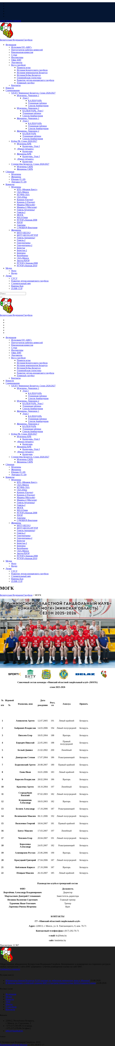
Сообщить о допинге (10, 969)
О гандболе (11, 1007)
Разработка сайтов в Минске (13, 1044)
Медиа (9, 996)
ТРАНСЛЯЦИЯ (10, 21)
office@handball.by (14, 1031)
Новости (10, 999)
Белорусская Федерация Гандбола (16, 40)
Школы (9, 1004)
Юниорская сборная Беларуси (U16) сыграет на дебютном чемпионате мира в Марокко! (48, 980)
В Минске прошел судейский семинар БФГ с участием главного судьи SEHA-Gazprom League (51, 983)
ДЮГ (8, 1002)
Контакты (10, 1009)
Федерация (11, 994)
